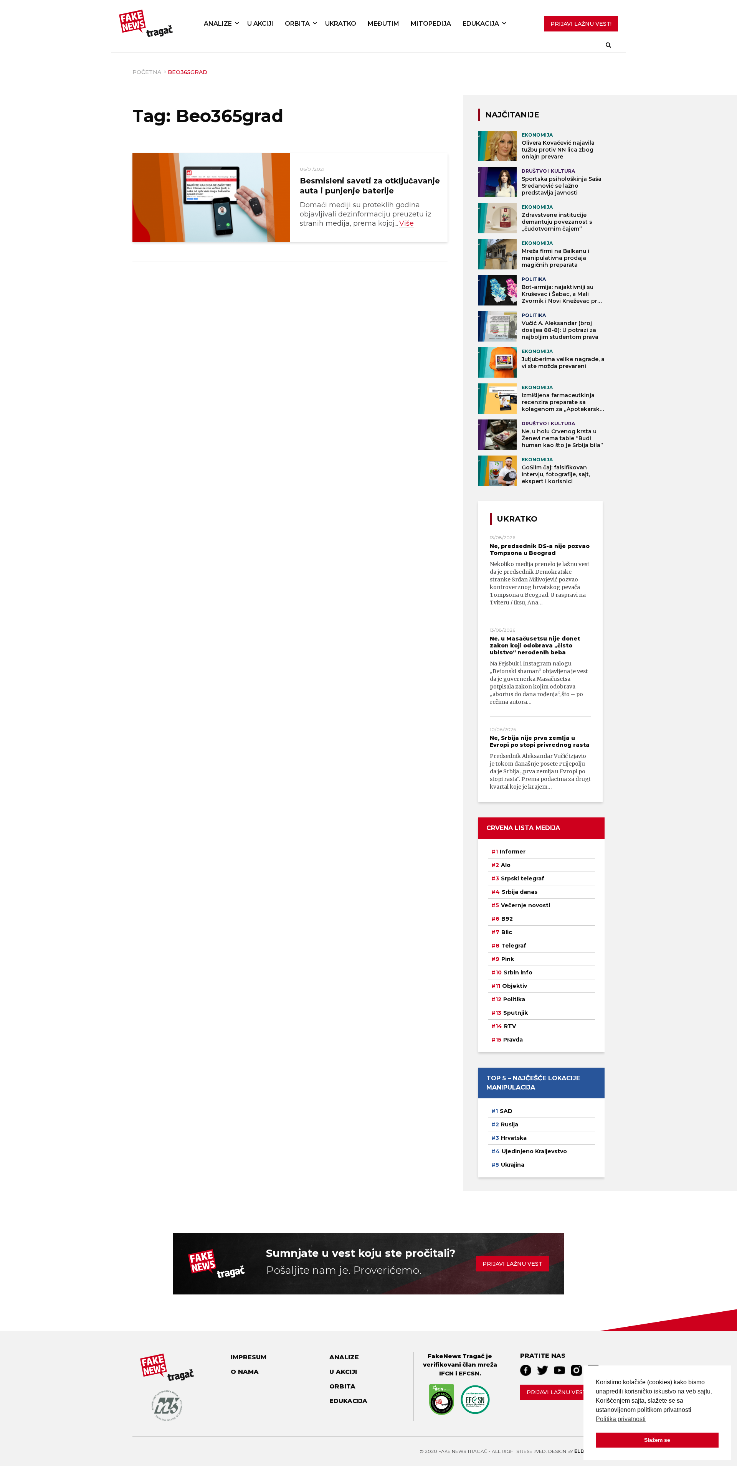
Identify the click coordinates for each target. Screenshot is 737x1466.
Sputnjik (515, 1012)
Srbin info (518, 972)
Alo (506, 865)
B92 (507, 918)
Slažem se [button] (657, 1440)
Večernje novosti (525, 905)
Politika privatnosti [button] (621, 1419)
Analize (218, 23)
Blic (506, 932)
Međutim (383, 23)
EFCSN (469, 1373)
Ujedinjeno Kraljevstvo (534, 1151)
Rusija (509, 1124)
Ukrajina (512, 1164)
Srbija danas (519, 891)
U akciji (260, 23)
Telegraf (513, 945)
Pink (507, 959)
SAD (506, 1111)
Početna (146, 72)
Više (406, 223)
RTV (510, 1026)
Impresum (248, 1357)
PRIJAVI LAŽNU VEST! (580, 23)
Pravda (513, 1039)
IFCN (446, 1373)
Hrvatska (514, 1137)
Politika (514, 999)
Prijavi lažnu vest (512, 1263)
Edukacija (481, 23)
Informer (512, 851)
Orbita (297, 23)
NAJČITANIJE (512, 114)
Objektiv (514, 985)
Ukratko (340, 23)
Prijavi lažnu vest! (557, 1392)
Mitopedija (431, 23)
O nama (245, 1371)
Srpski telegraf (522, 878)
